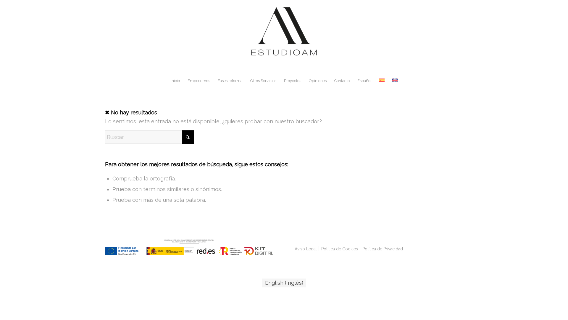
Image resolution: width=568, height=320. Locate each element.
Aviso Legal (306, 249)
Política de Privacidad (382, 249)
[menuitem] (175, 80)
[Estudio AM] (284, 36)
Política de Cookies (339, 249)
